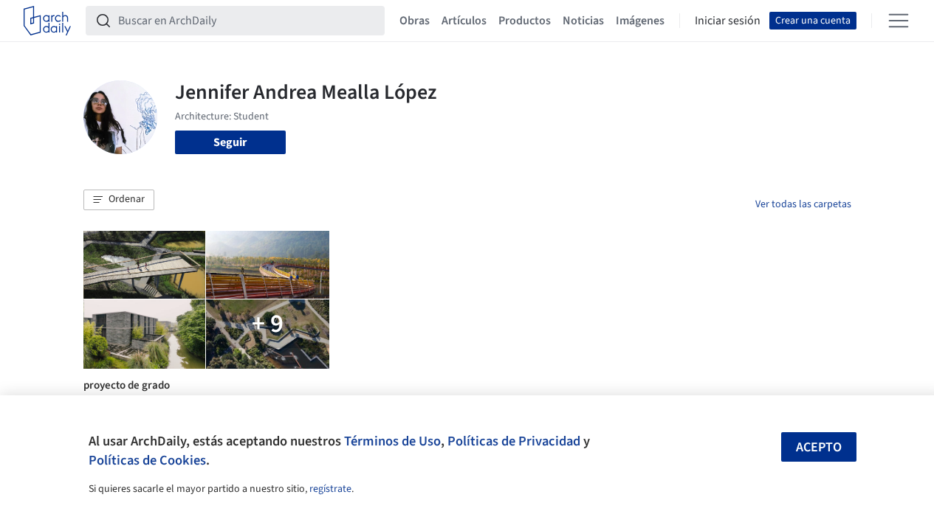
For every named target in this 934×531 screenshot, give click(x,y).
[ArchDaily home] (47, 20)
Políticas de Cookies (147, 460)
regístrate (330, 489)
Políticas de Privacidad (513, 441)
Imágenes (640, 21)
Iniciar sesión (727, 21)
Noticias (583, 21)
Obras (414, 21)
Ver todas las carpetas (803, 204)
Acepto (819, 447)
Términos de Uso (392, 441)
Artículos (464, 21)
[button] (118, 200)
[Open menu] (898, 20)
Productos (524, 21)
